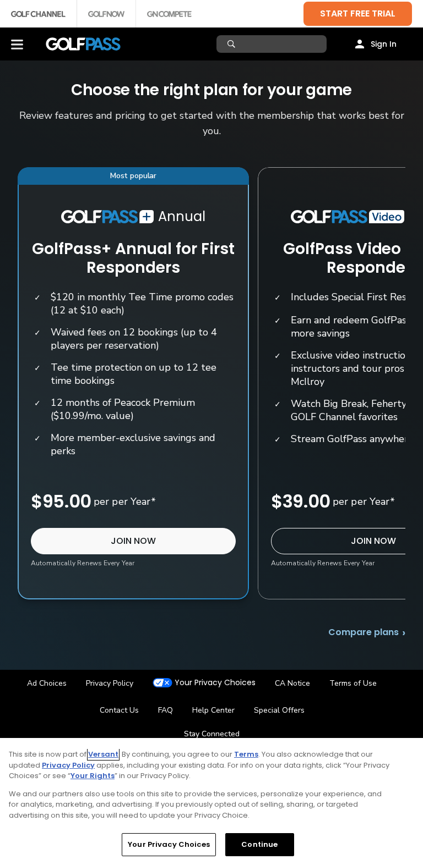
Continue (259, 844)
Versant (103, 754)
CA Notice (292, 683)
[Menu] (17, 43)
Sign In (384, 43)
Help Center (213, 710)
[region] (211, 801)
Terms (246, 754)
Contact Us (119, 710)
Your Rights (92, 775)
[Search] (232, 44)
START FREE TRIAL (357, 13)
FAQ (165, 710)
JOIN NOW (133, 541)
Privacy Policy (109, 683)
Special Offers (279, 710)
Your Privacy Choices (215, 682)
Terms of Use (353, 683)
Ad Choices (47, 683)
